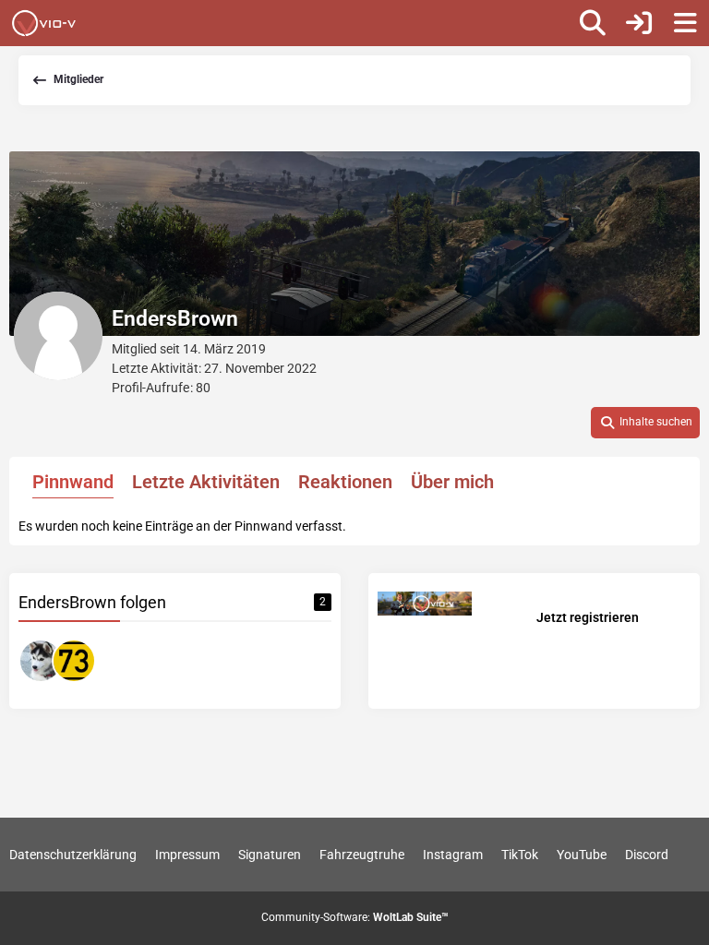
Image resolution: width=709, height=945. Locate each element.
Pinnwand (73, 482)
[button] (645, 422)
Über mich (452, 482)
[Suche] (592, 23)
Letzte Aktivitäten (206, 482)
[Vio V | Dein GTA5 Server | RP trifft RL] (44, 23)
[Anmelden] (638, 23)
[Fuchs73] (74, 661)
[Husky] (40, 661)
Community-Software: (355, 917)
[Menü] (685, 23)
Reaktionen (345, 482)
